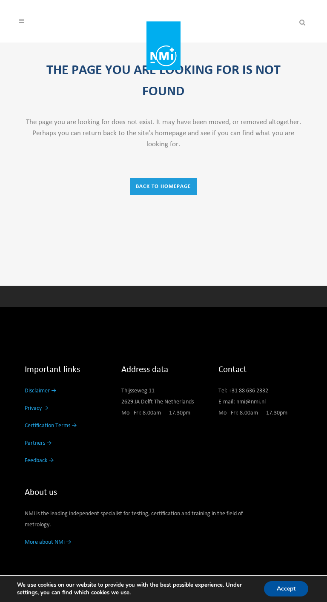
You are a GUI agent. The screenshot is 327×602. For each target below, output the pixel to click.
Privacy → (37, 408)
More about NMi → (48, 542)
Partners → (38, 443)
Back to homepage (163, 186)
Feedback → (39, 460)
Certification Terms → (51, 426)
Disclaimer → (41, 391)
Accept (286, 589)
